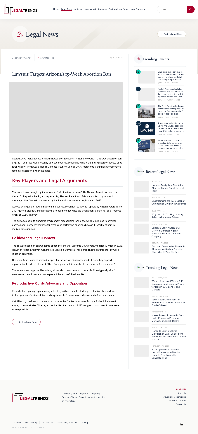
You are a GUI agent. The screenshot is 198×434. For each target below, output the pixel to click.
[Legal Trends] (20, 9)
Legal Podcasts (137, 9)
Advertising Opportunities (175, 397)
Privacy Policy (31, 422)
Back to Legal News (172, 34)
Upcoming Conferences (95, 9)
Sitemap (84, 422)
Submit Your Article (177, 400)
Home (56, 9)
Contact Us (181, 404)
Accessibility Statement (67, 422)
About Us (182, 393)
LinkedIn (182, 424)
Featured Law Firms (118, 9)
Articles (78, 9)
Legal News (66, 9)
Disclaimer (16, 422)
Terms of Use (47, 422)
